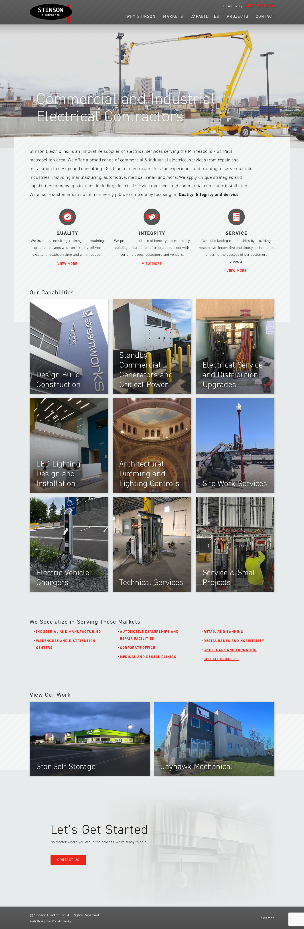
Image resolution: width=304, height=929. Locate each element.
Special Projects (221, 659)
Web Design (38, 921)
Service (236, 233)
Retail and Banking (223, 631)
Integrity (152, 233)
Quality (67, 233)
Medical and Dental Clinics (148, 656)
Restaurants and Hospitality (234, 640)
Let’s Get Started (99, 829)
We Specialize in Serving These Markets (85, 621)
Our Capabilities (52, 292)
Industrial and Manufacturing (68, 631)
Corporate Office (137, 647)
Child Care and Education (230, 649)
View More (67, 264)
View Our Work (50, 694)
